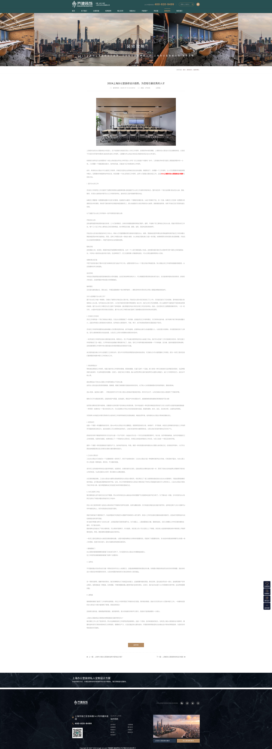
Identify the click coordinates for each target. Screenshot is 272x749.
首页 (73, 11)
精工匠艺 (120, 11)
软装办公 (132, 11)
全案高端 (96, 11)
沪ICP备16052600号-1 (128, 748)
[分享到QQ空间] (198, 703)
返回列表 (136, 645)
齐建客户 (145, 11)
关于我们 (84, 11)
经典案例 (108, 11)
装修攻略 (196, 70)
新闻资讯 (167, 11)
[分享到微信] (181, 703)
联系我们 (179, 11)
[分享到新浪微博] (187, 703)
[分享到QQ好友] (192, 703)
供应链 (156, 11)
